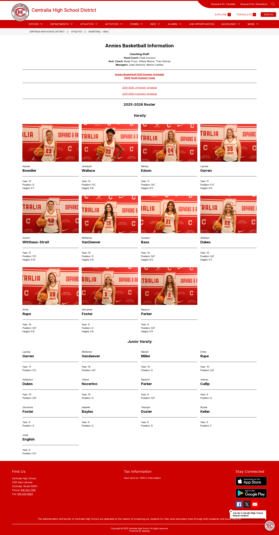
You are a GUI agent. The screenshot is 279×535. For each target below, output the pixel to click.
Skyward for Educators (254, 4)
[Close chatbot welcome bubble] (231, 511)
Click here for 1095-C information (142, 477)
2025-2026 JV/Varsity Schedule (139, 87)
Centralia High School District (47, 31)
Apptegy (146, 531)
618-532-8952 (25, 494)
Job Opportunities (201, 24)
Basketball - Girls (99, 31)
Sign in (268, 14)
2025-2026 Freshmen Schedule (139, 93)
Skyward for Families (223, 4)
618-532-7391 (28, 490)
